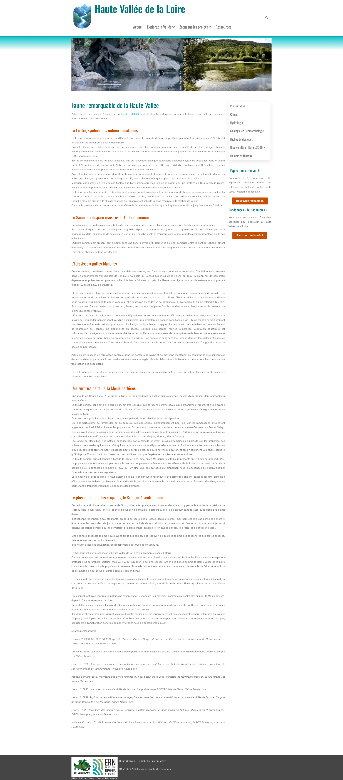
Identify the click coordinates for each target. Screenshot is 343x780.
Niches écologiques (241, 139)
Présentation (237, 106)
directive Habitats (130, 114)
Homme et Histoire (241, 155)
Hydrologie (236, 122)
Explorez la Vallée (159, 27)
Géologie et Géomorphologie (247, 130)
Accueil (138, 27)
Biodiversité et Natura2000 (246, 147)
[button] (165, 88)
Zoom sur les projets (193, 27)
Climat (234, 114)
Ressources (223, 27)
